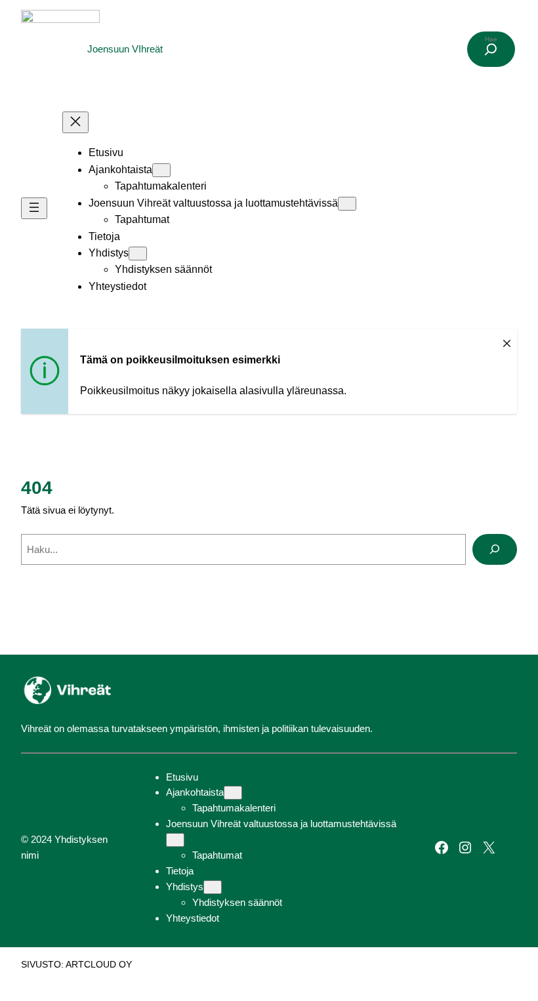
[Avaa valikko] (34, 208)
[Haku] (494, 549)
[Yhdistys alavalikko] (138, 253)
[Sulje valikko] (75, 122)
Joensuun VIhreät (125, 48)
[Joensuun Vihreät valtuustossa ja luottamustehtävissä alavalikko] (347, 204)
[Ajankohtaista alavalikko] (161, 170)
